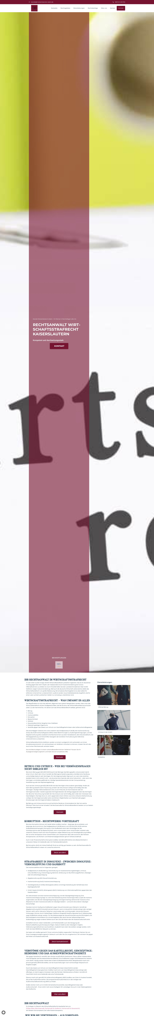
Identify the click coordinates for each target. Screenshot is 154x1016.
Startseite (54, 8)
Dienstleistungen (79, 8)
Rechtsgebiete (65, 8)
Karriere (112, 8)
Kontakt (121, 8)
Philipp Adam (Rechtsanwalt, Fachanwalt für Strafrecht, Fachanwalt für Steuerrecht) (53, 1008)
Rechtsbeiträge (93, 8)
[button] (3, 1012)
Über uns (104, 8)
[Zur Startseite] (34, 8)
